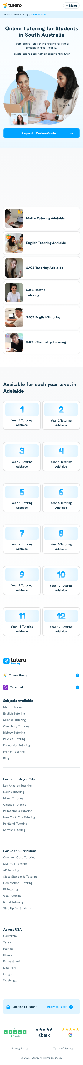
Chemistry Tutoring (16, 726)
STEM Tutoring (13, 902)
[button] (71, 5)
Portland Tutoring (15, 823)
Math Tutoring (12, 707)
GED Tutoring (12, 896)
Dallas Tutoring (13, 792)
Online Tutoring (20, 14)
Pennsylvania (12, 961)
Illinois (7, 955)
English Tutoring (14, 713)
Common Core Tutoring (19, 857)
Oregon (8, 974)
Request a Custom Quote (38, 133)
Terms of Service (63, 1048)
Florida (8, 949)
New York (10, 968)
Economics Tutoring (16, 745)
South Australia (39, 14)
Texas (7, 942)
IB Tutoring (10, 889)
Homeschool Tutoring (17, 883)
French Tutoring (14, 752)
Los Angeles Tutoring (17, 785)
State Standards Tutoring (20, 876)
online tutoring (47, 43)
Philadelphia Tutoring (17, 811)
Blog (6, 758)
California (10, 936)
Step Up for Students (17, 908)
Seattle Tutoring (14, 830)
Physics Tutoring (14, 739)
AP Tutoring (11, 870)
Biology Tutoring (14, 732)
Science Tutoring (14, 720)
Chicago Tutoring (14, 805)
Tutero (6, 14)
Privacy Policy (19, 1048)
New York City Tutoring (19, 817)
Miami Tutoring (13, 798)
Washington (11, 980)
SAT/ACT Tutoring (15, 864)
